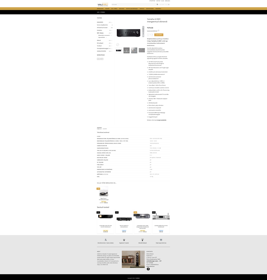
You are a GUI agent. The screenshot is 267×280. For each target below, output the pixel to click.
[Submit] (157, 4)
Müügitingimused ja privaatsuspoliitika (133, 276)
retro (98, 59)
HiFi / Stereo (114, 8)
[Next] (142, 32)
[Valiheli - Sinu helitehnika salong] (103, 4)
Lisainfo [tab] (105, 128)
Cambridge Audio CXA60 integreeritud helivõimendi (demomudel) (142, 227)
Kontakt (158, 0)
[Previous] (118, 32)
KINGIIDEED (158, 8)
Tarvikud (142, 8)
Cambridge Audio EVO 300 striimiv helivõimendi (105, 226)
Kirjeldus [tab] (99, 128)
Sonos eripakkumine (102, 25)
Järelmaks (167, 0)
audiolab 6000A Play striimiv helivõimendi (161, 226)
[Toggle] (112, 22)
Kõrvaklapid (100, 8)
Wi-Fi (102, 59)
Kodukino (121, 8)
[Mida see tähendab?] (158, 30)
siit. (107, 264)
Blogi (162, 0)
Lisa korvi (159, 35)
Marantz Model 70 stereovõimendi (124, 226)
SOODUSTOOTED (150, 8)
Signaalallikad (101, 37)
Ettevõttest (152, 0)
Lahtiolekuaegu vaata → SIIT (154, 261)
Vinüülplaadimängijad (132, 8)
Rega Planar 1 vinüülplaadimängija (104, 199)
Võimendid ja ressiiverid (104, 35)
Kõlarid (107, 8)
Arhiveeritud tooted (102, 27)
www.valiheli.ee (150, 266)
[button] (164, 4)
